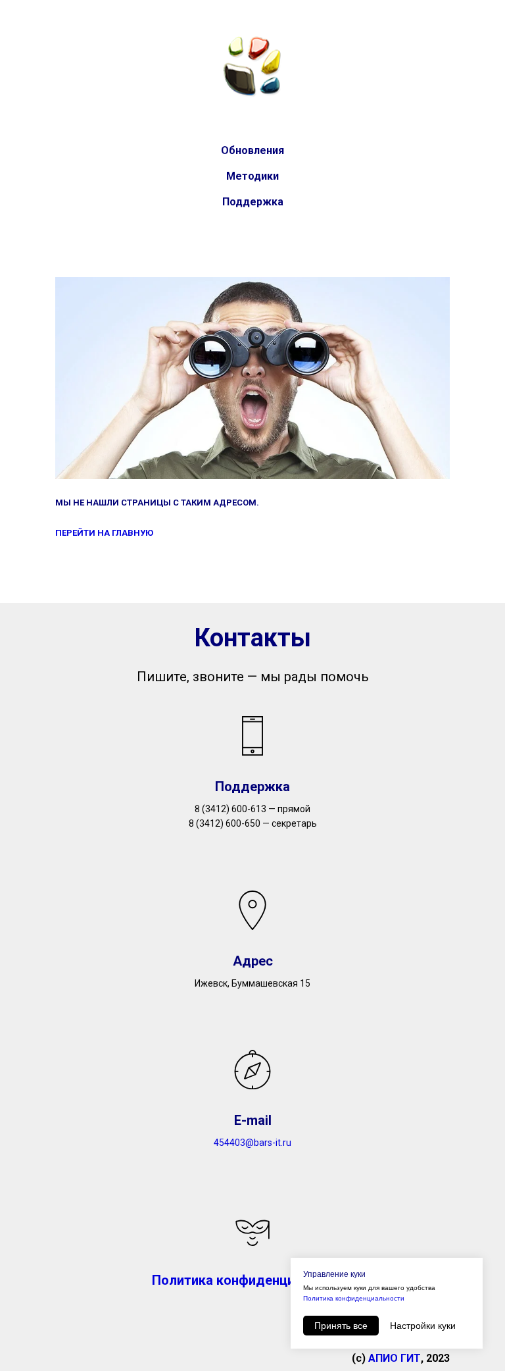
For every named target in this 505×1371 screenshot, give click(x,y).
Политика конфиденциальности (353, 1298)
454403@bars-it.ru (252, 1142)
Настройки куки (423, 1325)
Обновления (252, 150)
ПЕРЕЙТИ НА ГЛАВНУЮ (104, 533)
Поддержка (252, 201)
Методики (252, 176)
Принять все (341, 1325)
